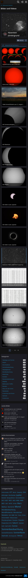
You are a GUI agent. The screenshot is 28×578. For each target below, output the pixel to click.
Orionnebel (5, 518)
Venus (19, 535)
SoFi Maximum (8, 426)
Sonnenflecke (19, 532)
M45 (21, 500)
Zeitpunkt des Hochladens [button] (12, 45)
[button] (25, 40)
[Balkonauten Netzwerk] (1, 1)
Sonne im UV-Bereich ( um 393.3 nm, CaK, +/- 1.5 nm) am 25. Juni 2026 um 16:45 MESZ (15, 440)
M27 (6, 500)
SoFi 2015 (8, 526)
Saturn (15, 523)
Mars (19, 503)
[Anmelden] (22, 2)
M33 (14, 500)
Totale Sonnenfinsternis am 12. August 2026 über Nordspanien (14, 417)
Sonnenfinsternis (7, 533)
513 (15, 350)
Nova (19, 515)
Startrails (5, 536)
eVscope (5, 495)
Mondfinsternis (7, 512)
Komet (4, 498)
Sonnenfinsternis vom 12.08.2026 (13, 409)
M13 (3, 500)
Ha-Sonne (11, 495)
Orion (24, 515)
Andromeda (5, 492)
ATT (10, 492)
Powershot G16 (7, 523)
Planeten (15, 520)
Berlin (14, 492)
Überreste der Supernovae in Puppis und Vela (15, 464)
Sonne (14, 526)
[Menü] (26, 1)
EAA (24, 492)
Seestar (21, 523)
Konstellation (20, 498)
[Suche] (18, 1)
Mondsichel (17, 512)
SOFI (3, 526)
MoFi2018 (11, 507)
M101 (10, 503)
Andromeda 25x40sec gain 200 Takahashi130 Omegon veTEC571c (13, 455)
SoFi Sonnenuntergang (10, 422)
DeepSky (19, 492)
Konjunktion (11, 498)
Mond (18, 506)
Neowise (5, 515)
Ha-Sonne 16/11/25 (9, 476)
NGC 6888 (11, 515)
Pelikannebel (13, 518)
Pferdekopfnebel (7, 520)
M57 (7, 503)
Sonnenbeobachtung (12, 529)
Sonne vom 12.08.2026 (10, 413)
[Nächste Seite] (18, 350)
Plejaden (21, 520)
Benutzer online (6, 555)
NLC (16, 515)
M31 (10, 500)
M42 (17, 500)
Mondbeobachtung (8, 510)
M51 (3, 503)
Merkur (4, 507)
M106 (14, 503)
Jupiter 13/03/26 (8, 448)
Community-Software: (14, 575)
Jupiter (19, 495)
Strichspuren (12, 536)
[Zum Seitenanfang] (25, 575)
